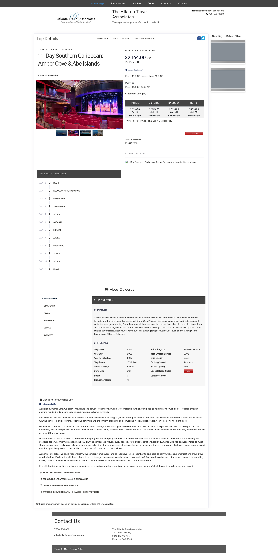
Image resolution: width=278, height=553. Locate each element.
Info (188, 371)
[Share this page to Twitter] (203, 38)
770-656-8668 (61, 529)
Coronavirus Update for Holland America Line (65, 479)
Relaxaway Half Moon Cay (66, 191)
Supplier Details (144, 38)
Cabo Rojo (58, 246)
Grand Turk (59, 199)
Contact (182, 3)
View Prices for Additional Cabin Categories (148, 121)
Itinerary (102, 38)
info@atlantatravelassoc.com (209, 10)
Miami (56, 183)
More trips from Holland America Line (61, 472)
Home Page (97, 3)
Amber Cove (59, 206)
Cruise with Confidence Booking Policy (61, 485)
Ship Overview (121, 38)
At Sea (56, 214)
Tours (151, 3)
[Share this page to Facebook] (199, 38)
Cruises (137, 3)
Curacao (57, 222)
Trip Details (47, 38)
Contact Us (194, 134)
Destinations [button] (118, 3)
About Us (166, 3)
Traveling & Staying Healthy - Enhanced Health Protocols (70, 492)
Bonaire (57, 230)
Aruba (56, 238)
